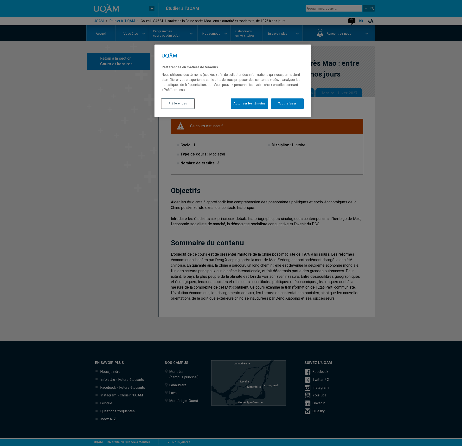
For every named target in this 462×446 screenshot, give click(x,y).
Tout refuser (287, 103)
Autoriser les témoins (249, 103)
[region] (232, 81)
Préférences (178, 103)
